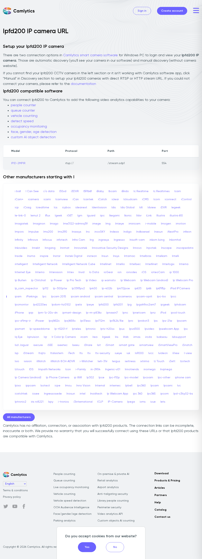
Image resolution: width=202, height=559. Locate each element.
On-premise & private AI (113, 474)
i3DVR (75, 191)
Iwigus (116, 361)
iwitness (130, 361)
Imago (54, 223)
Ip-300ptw (60, 288)
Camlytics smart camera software (90, 55)
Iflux (47, 215)
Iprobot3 (143, 320)
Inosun (70, 393)
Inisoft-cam (137, 240)
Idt (141, 207)
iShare (88, 345)
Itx (89, 353)
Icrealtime (42, 207)
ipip (31, 312)
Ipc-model (131, 377)
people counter (23, 105)
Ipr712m (100, 320)
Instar (56, 256)
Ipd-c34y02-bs (183, 393)
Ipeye (90, 304)
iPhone (19, 312)
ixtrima (144, 361)
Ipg (129, 304)
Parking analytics (64, 520)
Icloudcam (130, 199)
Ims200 (48, 231)
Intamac (129, 256)
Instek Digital (73, 256)
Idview (152, 207)
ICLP (100, 401)
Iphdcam (180, 304)
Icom (156, 199)
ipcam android (80, 296)
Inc (88, 231)
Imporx (19, 231)
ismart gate (127, 345)
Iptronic (91, 329)
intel (82, 393)
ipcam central (104, 296)
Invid (81, 272)
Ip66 (148, 288)
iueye (118, 353)
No (115, 547)
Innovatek (80, 248)
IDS (31, 369)
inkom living (157, 240)
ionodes (131, 272)
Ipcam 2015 (58, 296)
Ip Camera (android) (28, 377)
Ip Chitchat (38, 280)
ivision (28, 361)
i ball (18, 191)
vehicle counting (24, 116)
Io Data (94, 272)
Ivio (17, 361)
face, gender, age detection (34, 132)
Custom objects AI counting (116, 520)
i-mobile (150, 223)
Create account (172, 10)
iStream (28, 353)
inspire (44, 256)
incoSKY (99, 231)
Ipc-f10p (114, 377)
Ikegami (114, 215)
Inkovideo (21, 248)
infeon (187, 231)
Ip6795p (161, 288)
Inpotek (151, 248)
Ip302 (90, 377)
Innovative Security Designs (110, 248)
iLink (149, 215)
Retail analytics (107, 480)
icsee (35, 393)
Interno (40, 272)
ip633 (138, 288)
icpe (57, 385)
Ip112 (45, 288)
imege (96, 223)
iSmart (110, 345)
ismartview (146, 345)
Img (108, 223)
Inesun (158, 231)
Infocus (47, 240)
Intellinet (105, 264)
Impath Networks (49, 369)
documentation (83, 84)
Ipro (130, 320)
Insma (31, 256)
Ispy (50, 401)
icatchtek (21, 393)
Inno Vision (83, 385)
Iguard (91, 215)
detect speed (22, 121)
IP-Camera (115, 401)
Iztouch (19, 369)
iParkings (32, 296)
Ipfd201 (118, 304)
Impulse (33, 231)
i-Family (81, 369)
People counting (64, 474)
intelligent (21, 264)
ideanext (81, 207)
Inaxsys (76, 231)
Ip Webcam (128, 280)
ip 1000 (174, 272)
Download (161, 473)
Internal (100, 385)
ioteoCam (158, 272)
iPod (163, 312)
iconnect (170, 199)
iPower (39, 320)
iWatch (41, 361)
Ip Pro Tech (74, 280)
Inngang (50, 248)
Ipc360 (141, 385)
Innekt (36, 248)
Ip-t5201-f (60, 329)
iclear (115, 199)
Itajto (42, 353)
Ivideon (163, 353)
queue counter (23, 110)
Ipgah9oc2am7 (146, 304)
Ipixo (18, 385)
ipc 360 (137, 393)
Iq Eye (18, 337)
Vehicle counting (64, 494)
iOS (144, 272)
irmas (136, 337)
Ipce (101, 377)
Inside (18, 256)
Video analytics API (110, 514)
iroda (148, 337)
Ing (92, 240)
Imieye (119, 223)
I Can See (32, 191)
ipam (18, 296)
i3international (83, 401)
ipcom (164, 393)
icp (17, 207)
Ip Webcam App (117, 393)
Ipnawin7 (112, 312)
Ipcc (173, 296)
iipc (102, 215)
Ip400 (93, 288)
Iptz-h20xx (107, 329)
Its (81, 353)
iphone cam (183, 377)
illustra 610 (176, 215)
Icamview (61, 199)
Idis (113, 207)
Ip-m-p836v (94, 312)
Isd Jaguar (22, 345)
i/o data (48, 191)
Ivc (179, 385)
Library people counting (113, 500)
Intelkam (161, 256)
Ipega (131, 401)
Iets (162, 401)
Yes (87, 547)
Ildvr (138, 215)
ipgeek (165, 304)
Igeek (58, 215)
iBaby (100, 191)
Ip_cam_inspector (26, 288)
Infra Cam (78, 240)
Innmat (64, 248)
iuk (128, 353)
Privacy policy (12, 497)
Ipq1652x (54, 320)
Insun (105, 256)
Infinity (19, 240)
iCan (76, 199)
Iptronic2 (20, 401)
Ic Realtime (141, 191)
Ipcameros (125, 296)
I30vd (62, 191)
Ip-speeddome (40, 329)
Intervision (56, 272)
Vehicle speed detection (69, 500)
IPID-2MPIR (18, 163)
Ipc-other (164, 377)
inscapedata (184, 248)
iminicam (134, 223)
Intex (70, 272)
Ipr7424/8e (116, 320)
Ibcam (112, 191)
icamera (33, 199)
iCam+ (19, 199)
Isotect (45, 385)
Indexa (114, 231)
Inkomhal (175, 240)
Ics (55, 207)
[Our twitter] (5, 506)
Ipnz (153, 312)
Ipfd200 (104, 304)
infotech (62, 240)
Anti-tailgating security (112, 494)
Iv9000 (139, 353)
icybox (66, 207)
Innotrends (132, 369)
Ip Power (56, 280)
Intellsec (135, 264)
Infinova (33, 240)
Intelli (175, 256)
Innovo (137, 248)
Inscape (166, 248)
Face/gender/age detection (72, 514)
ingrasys (103, 240)
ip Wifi (78, 377)
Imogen (166, 223)
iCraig (27, 207)
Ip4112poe (123, 288)
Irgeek (106, 337)
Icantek (88, 199)
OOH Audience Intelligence (71, 507)
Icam (177, 191)
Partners (160, 495)
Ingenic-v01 (112, 369)
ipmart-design (71, 312)
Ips (156, 320)
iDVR (164, 207)
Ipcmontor (21, 304)
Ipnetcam (139, 312)
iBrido (125, 191)
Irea (95, 337)
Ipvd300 (134, 329)
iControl (186, 199)
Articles (159, 488)
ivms (143, 401)
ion (120, 272)
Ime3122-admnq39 (75, 223)
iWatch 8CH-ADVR (62, 361)
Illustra (160, 215)
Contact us (162, 517)
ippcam (31, 385)
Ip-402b (107, 288)
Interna (183, 264)
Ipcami (168, 385)
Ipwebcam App (169, 329)
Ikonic (128, 215)
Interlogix (168, 264)
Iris (116, 337)
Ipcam (155, 385)
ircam (84, 337)
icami (47, 199)
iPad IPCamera (180, 288)
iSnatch (187, 345)
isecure (38, 345)
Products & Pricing (167, 480)
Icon (68, 369)
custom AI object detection (33, 137)
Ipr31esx (85, 320)
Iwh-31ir (102, 361)
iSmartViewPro (168, 345)
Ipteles (76, 329)
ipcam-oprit (144, 296)
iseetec (62, 345)
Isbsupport (179, 337)
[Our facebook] (24, 506)
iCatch (102, 199)
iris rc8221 (37, 401)
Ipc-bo (161, 296)
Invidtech (96, 393)
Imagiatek (21, 223)
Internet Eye (23, 272)
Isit (99, 345)
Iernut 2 (35, 215)
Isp (17, 353)
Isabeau (162, 337)
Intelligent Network (45, 264)
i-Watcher (86, 361)
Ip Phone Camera (57, 377)
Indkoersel (143, 231)
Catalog (160, 509)
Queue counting (64, 480)
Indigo (127, 231)
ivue (153, 401)
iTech (71, 353)
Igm (79, 215)
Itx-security (102, 353)
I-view (188, 353)
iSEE (50, 345)
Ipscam (182, 320)
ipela (78, 304)
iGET (70, 215)
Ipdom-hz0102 (61, 304)
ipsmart (20, 329)
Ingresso (119, 240)
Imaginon (39, 223)
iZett (172, 361)
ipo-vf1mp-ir (23, 320)
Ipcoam (148, 377)
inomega (149, 369)
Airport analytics (108, 487)
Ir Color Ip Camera (64, 337)
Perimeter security (109, 507)
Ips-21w (167, 320)
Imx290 (62, 231)
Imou (68, 385)
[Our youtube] (15, 506)
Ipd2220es (40, 304)
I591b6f (87, 191)
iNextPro (173, 231)
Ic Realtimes (161, 191)
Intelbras (145, 256)
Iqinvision (33, 337)
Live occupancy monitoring (71, 487)
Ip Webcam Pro (183, 280)
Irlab (126, 337)
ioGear (108, 272)
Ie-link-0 (20, 215)
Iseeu (75, 345)
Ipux (121, 329)
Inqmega (166, 369)
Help (157, 502)
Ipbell (128, 385)
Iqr (45, 337)
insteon (92, 256)
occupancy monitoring (29, 126)
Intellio (120, 264)
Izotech (185, 361)
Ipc (44, 296)
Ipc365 (151, 393)
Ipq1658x (70, 320)
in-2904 (95, 369)
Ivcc (150, 353)
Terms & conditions (15, 490)
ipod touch (178, 312)
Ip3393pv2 (78, 288)
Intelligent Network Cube (78, 264)
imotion (181, 223)
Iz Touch (159, 361)
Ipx (186, 329)
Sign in (142, 10)
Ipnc (125, 312)
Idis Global (128, 207)
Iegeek (175, 207)
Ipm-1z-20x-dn (48, 312)
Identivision (99, 207)
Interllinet (151, 264)
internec (115, 385)
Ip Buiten (20, 280)
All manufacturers (19, 417)
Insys (116, 256)
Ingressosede (53, 393)
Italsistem (56, 353)
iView (175, 353)
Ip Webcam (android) (154, 280)
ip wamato (108, 280)
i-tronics (63, 401)
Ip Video (91, 280)
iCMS (145, 199)
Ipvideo (149, 329)
